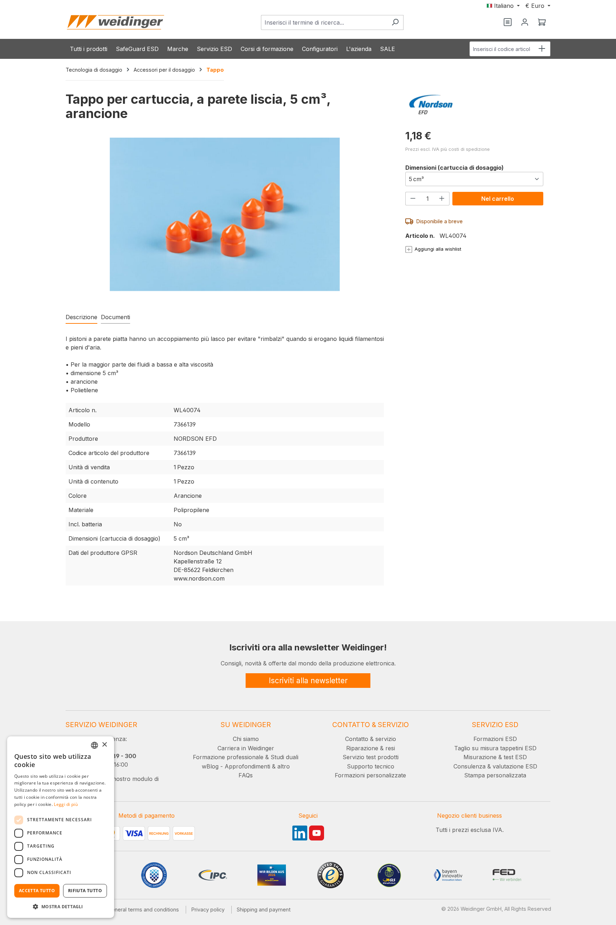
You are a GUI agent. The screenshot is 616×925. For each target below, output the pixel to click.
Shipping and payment (264, 909)
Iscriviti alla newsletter (308, 680)
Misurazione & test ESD (495, 757)
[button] (60, 906)
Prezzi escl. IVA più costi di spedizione (447, 149)
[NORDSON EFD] (474, 104)
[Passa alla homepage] (115, 22)
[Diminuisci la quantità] (412, 198)
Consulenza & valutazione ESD (495, 766)
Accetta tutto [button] (37, 891)
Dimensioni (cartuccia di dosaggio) (454, 167)
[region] (224, 221)
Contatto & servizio (370, 738)
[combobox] (324, 22)
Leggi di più (66, 804)
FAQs (245, 775)
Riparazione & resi (370, 748)
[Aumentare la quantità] (442, 198)
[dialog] (60, 827)
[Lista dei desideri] (507, 22)
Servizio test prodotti (371, 757)
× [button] (104, 744)
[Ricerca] (395, 22)
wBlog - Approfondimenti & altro (246, 766)
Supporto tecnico (370, 766)
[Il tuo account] (524, 22)
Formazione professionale (228, 757)
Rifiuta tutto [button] (85, 891)
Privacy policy (208, 909)
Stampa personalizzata (495, 775)
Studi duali (284, 757)
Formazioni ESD (495, 738)
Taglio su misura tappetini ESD (495, 748)
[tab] (81, 317)
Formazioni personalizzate (370, 775)
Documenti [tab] (115, 317)
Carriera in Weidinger (245, 748)
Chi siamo (246, 738)
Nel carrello (497, 198)
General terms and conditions (143, 909)
